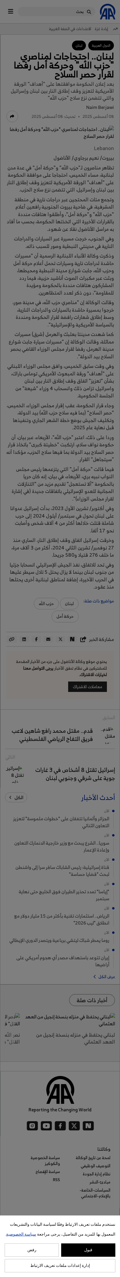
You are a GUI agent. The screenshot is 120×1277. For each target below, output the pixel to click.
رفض (31, 1250)
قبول (88, 1250)
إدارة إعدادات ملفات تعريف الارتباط (60, 1266)
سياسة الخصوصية (21, 1234)
